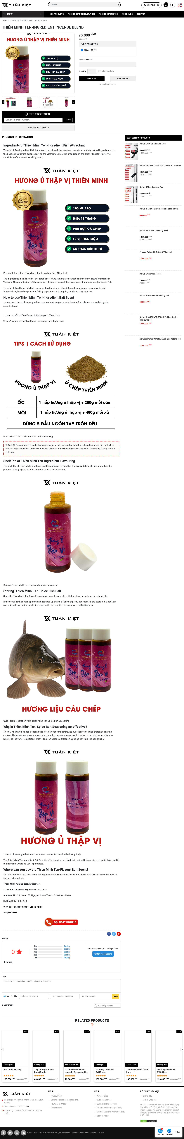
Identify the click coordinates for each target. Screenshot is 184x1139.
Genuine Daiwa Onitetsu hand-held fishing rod (160, 339)
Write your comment (103, 954)
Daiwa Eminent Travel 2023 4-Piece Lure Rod (160, 165)
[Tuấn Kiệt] (16, 5)
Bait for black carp (12, 1069)
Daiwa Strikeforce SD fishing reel (154, 295)
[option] (38, 64)
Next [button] (73, 102)
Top (178, 1132)
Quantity (82, 71)
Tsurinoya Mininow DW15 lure (105, 1070)
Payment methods (58, 1104)
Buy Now (91, 78)
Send (68, 120)
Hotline (38, 128)
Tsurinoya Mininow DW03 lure (166, 1070)
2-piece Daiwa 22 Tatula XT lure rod (156, 252)
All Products (57, 14)
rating (67, 946)
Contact (141, 14)
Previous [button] (3, 102)
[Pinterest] (119, 934)
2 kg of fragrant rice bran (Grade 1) (44, 1070)
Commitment (56, 1108)
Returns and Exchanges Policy (109, 1108)
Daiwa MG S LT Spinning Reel (153, 144)
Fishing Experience (108, 14)
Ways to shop (102, 1096)
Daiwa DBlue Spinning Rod (151, 187)
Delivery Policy (103, 1116)
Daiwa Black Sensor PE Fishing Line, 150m (159, 209)
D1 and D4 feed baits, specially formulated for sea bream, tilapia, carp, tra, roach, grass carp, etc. (76, 1070)
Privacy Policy (56, 1096)
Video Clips (127, 14)
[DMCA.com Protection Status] (148, 1121)
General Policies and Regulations (64, 1100)
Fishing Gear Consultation (81, 14)
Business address (104, 1100)
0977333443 (153, 5)
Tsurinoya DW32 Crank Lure (137, 1070)
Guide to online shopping (107, 1104)
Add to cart (123, 78)
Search (96, 1006)
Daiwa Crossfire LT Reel (150, 274)
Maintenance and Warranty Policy (111, 1112)
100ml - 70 (90, 50)
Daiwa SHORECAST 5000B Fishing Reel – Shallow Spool (158, 318)
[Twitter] (114, 934)
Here (14, 912)
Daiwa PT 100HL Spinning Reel (154, 230)
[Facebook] (109, 934)
